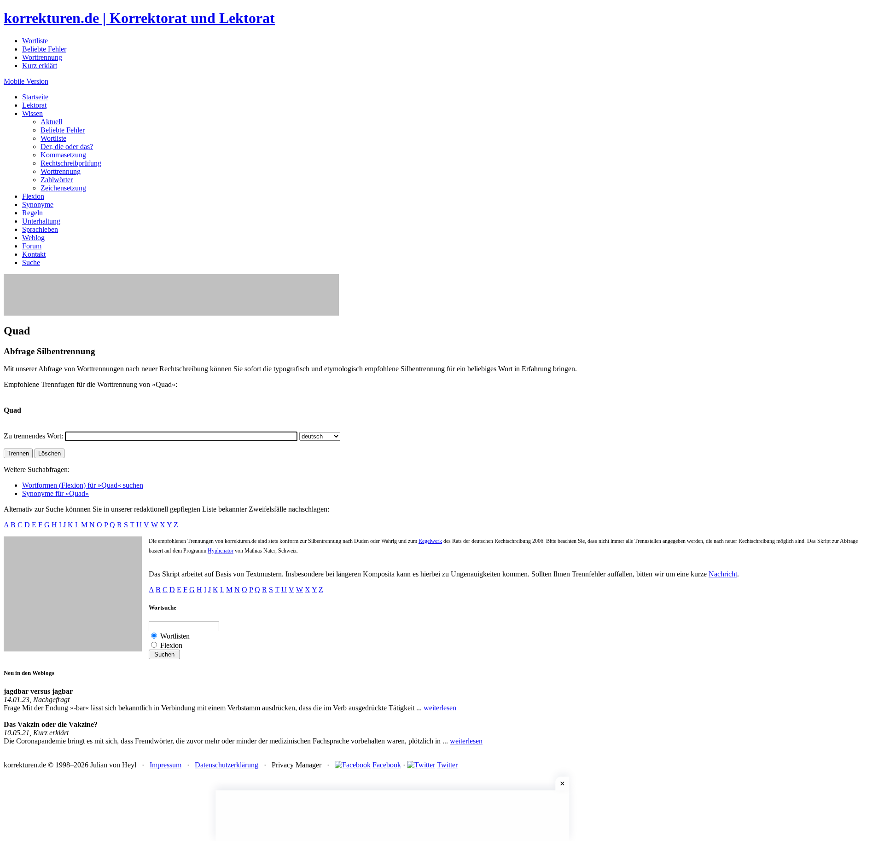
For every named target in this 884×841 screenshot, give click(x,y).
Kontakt (34, 254)
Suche (31, 262)
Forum (31, 246)
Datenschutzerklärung (226, 765)
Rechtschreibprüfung (71, 163)
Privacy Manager (296, 765)
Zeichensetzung (63, 188)
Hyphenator (220, 550)
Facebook (386, 765)
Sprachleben (40, 229)
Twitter (447, 765)
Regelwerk (430, 541)
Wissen (32, 113)
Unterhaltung (41, 221)
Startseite (35, 97)
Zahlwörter (57, 180)
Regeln (32, 213)
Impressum (165, 765)
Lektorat (34, 105)
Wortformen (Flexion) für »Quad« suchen (82, 485)
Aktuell (51, 122)
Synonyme (37, 204)
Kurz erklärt (39, 65)
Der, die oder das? (67, 146)
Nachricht (723, 574)
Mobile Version (26, 81)
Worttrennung (42, 57)
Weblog (33, 238)
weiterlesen (440, 708)
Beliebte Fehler (44, 49)
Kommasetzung (63, 155)
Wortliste (35, 41)
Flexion (33, 196)
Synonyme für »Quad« (55, 493)
